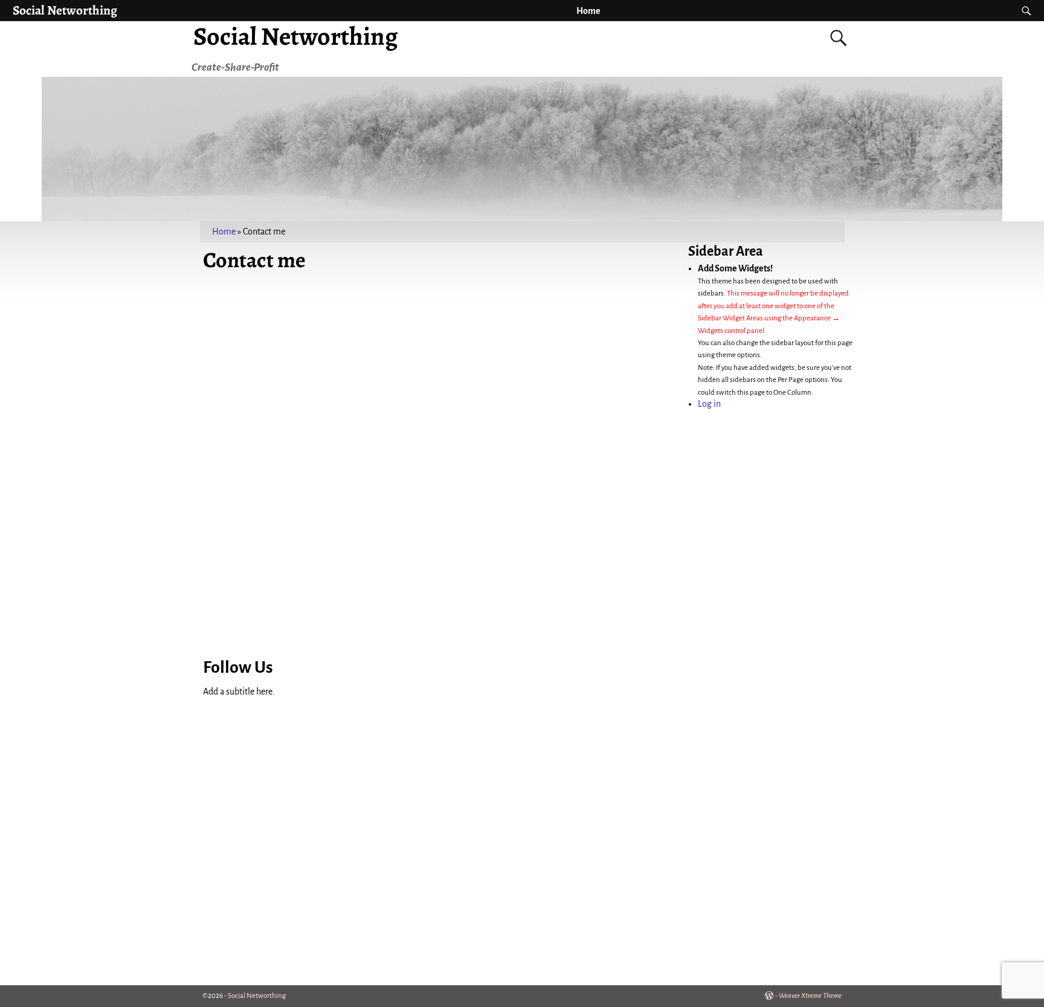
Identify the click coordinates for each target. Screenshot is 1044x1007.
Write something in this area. (351, 312)
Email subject (134, 471)
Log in (709, 404)
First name (128, 337)
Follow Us (238, 667)
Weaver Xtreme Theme (810, 996)
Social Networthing (65, 10)
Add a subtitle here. (239, 691)
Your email (129, 426)
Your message (379, 337)
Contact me (338, 288)
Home (588, 11)
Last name (128, 381)
